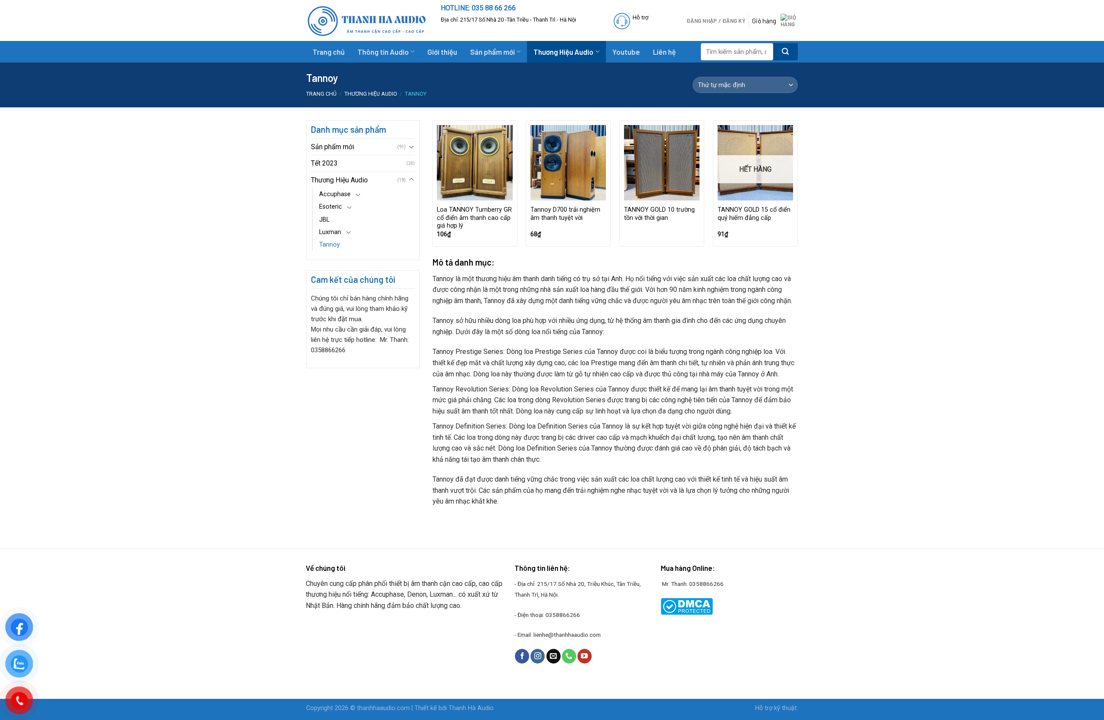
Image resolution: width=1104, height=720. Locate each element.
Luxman (330, 232)
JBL (324, 219)
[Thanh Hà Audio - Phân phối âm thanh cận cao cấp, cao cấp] (367, 21)
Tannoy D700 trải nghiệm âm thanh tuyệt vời (565, 214)
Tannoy (329, 244)
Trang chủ (329, 51)
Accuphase (335, 194)
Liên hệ (664, 51)
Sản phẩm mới (492, 51)
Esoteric (330, 206)
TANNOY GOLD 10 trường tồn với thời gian (659, 214)
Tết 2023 (324, 163)
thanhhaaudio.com (383, 708)
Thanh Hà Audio (471, 708)
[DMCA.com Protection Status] (687, 606)
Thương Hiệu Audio (563, 51)
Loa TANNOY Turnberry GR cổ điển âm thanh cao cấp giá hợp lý (474, 217)
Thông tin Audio (383, 51)
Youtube (626, 51)
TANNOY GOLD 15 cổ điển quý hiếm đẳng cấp (754, 214)
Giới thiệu (442, 51)
